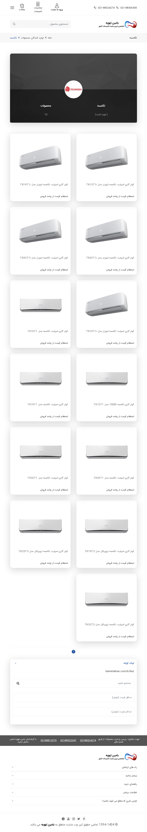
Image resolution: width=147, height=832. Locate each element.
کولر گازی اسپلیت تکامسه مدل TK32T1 (47, 478)
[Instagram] (73, 819)
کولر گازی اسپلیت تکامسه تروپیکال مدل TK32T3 (109, 625)
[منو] (12, 7)
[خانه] (117, 24)
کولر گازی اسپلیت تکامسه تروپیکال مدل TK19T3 (109, 551)
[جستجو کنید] (14, 24)
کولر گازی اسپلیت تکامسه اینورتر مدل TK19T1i (44, 185)
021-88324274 (106, 8)
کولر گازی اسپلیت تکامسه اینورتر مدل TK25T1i (110, 258)
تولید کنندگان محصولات (32, 38)
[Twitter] (79, 819)
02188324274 (88, 740)
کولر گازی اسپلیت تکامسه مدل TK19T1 (47, 405)
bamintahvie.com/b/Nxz (120, 671)
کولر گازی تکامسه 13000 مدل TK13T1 (114, 405)
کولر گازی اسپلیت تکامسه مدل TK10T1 (47, 331)
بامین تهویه (47, 824)
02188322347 (68, 740)
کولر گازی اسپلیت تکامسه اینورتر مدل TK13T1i (110, 185)
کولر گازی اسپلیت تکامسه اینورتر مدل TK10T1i (110, 331)
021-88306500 (128, 8)
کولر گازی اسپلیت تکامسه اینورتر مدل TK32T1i (44, 258)
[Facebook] (84, 819)
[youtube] (68, 819)
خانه (50, 38)
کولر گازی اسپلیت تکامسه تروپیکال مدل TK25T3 (43, 551)
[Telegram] (63, 819)
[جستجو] (18, 683)
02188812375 (48, 740)
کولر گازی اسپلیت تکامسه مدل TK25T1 (114, 478)
